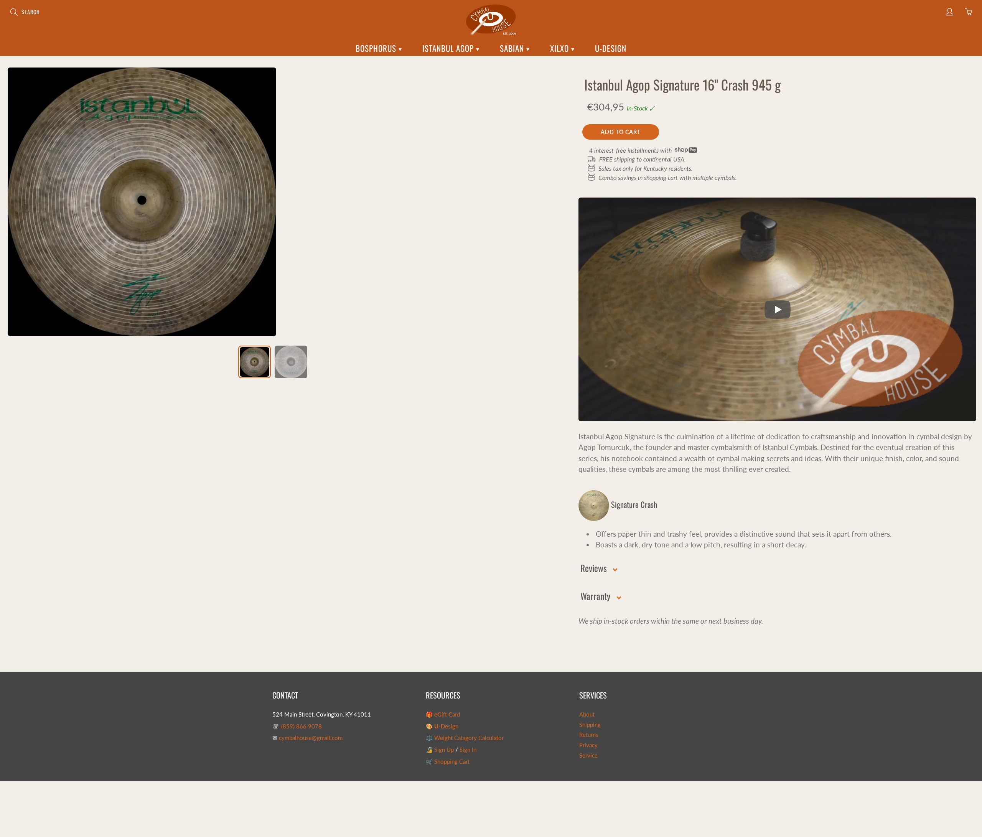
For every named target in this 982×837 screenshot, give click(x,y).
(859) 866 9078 (301, 726)
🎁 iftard (443, 714)
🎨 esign (442, 726)
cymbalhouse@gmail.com (311, 738)
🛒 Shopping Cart (448, 761)
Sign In (468, 749)
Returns (588, 735)
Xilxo (560, 48)
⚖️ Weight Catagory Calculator (465, 738)
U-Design (610, 48)
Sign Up (444, 749)
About (587, 714)
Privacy (588, 745)
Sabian (513, 48)
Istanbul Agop (449, 48)
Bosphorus (377, 48)
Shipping (590, 725)
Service (588, 755)
